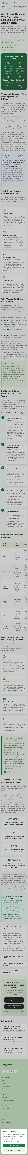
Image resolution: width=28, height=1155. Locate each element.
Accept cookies (14, 1145)
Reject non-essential (14, 1150)
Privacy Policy (16, 1141)
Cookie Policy (6, 1141)
